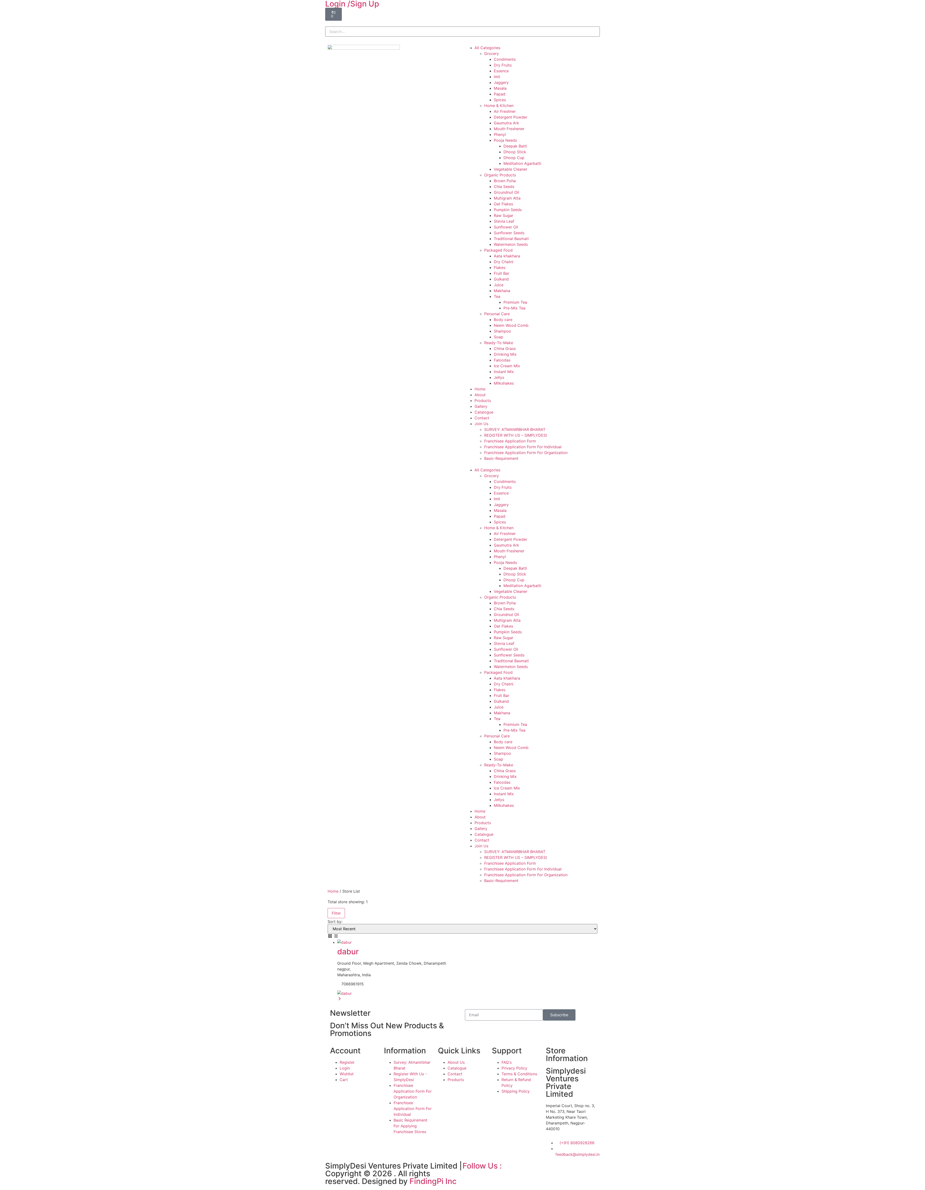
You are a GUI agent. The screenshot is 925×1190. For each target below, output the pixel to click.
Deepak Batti (515, 146)
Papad (499, 94)
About (480, 394)
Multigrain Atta (507, 198)
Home (480, 389)
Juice (498, 284)
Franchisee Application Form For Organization (526, 452)
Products (483, 400)
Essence (501, 70)
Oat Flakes (503, 203)
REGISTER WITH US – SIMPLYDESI (515, 435)
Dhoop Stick (514, 151)
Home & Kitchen (499, 105)
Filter (336, 913)
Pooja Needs (505, 140)
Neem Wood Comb (511, 325)
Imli (497, 76)
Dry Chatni (503, 261)
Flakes (499, 267)
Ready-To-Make (498, 342)
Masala (500, 88)
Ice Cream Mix (507, 365)
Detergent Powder (510, 117)
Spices (500, 99)
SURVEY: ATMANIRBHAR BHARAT (514, 429)
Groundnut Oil (506, 192)
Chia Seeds (504, 186)
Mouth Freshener (509, 128)
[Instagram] (482, 1176)
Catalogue (484, 412)
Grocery (491, 53)
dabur (348, 951)
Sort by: (335, 921)
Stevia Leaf (504, 221)
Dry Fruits (503, 65)
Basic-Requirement (501, 458)
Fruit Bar (501, 273)
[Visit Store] (339, 999)
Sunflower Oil (506, 227)
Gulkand (501, 279)
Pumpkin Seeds (508, 209)
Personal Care (497, 313)
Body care (503, 319)
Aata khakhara (507, 256)
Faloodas (502, 360)
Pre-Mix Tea (514, 308)
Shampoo (502, 331)
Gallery (481, 406)
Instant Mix (504, 371)
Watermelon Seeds (511, 244)
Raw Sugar (503, 215)
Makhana (502, 290)
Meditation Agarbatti (522, 163)
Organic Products (500, 175)
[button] (462, 24)
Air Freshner (505, 111)
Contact (482, 417)
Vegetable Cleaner (510, 169)
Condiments (505, 59)
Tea (497, 296)
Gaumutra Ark (506, 122)
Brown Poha (505, 180)
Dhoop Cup (513, 157)
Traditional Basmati (511, 238)
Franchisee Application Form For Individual (523, 446)
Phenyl (500, 134)
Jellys (499, 377)
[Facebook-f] (468, 1176)
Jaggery (501, 82)
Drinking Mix (505, 354)
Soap (498, 336)
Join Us (481, 423)
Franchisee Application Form (510, 441)
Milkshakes (504, 383)
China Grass (505, 348)
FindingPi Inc (433, 1181)
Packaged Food (498, 250)
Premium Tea (515, 302)
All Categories (487, 47)
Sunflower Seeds (509, 232)
